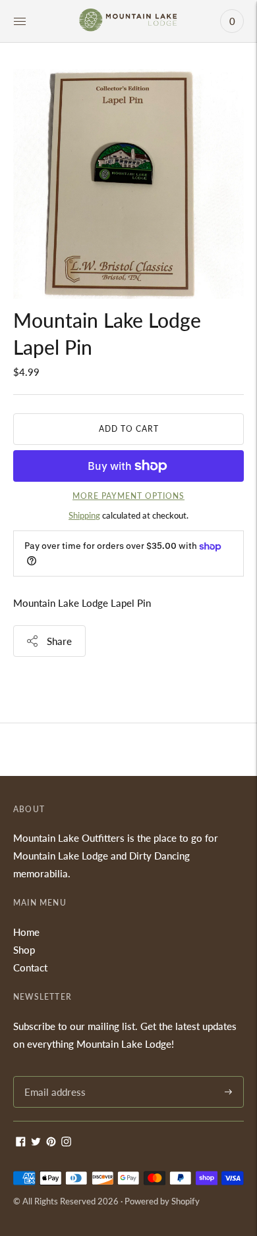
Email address (52, 1076)
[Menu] (19, 21)
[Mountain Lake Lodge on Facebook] (21, 1142)
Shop (24, 950)
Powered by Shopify (162, 1201)
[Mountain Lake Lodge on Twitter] (36, 1142)
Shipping (84, 515)
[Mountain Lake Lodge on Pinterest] (51, 1142)
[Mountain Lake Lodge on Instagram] (66, 1142)
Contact (30, 967)
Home (26, 932)
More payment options (128, 496)
